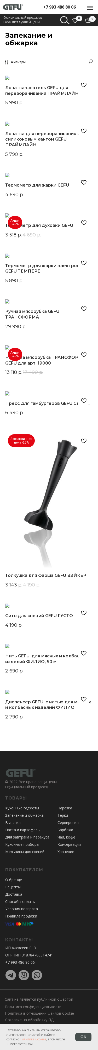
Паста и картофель (22, 829)
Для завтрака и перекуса (27, 837)
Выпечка (13, 822)
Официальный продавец (26, 786)
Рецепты (13, 886)
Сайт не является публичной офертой (39, 999)
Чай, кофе (66, 837)
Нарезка (64, 807)
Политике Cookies (33, 1039)
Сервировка (68, 822)
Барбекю (65, 829)
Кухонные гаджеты (22, 807)
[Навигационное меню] (90, 8)
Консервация (69, 844)
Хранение (65, 851)
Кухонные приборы (22, 844)
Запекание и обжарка (24, 815)
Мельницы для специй (24, 851)
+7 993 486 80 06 (59, 7)
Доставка (13, 894)
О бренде (13, 879)
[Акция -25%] (49, 215)
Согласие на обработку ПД (29, 1019)
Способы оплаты (20, 901)
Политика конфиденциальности (33, 1006)
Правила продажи (21, 916)
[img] (88, 20)
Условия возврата (21, 908)
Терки (62, 815)
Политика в (15, 1013)
